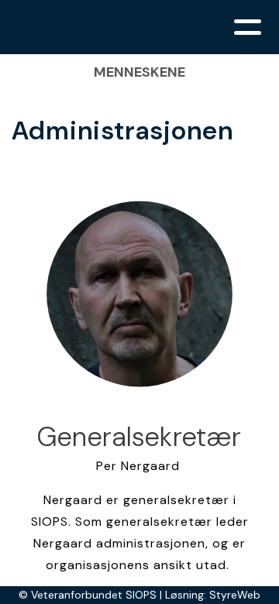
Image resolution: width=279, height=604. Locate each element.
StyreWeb (234, 595)
